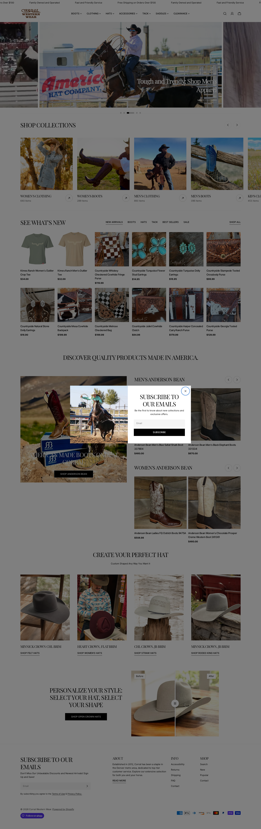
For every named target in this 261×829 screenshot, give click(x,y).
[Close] (185, 391)
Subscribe (159, 432)
